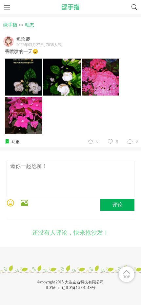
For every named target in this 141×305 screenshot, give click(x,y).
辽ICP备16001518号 (78, 287)
